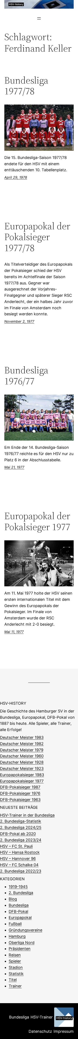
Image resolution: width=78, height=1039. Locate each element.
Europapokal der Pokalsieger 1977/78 (37, 237)
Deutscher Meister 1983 (22, 737)
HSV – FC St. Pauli (16, 846)
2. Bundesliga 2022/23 (20, 871)
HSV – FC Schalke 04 (19, 865)
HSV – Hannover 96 (18, 858)
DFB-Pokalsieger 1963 (20, 799)
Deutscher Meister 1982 (22, 743)
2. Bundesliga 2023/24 (20, 840)
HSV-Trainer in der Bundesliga (27, 815)
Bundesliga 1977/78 (26, 86)
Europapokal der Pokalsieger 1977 (37, 521)
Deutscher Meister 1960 (22, 756)
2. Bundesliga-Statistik (20, 821)
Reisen (15, 955)
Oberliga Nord (21, 942)
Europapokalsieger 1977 (22, 781)
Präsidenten (20, 948)
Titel (13, 979)
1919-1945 (18, 886)
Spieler (15, 961)
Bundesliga (19, 905)
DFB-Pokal (18, 911)
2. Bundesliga (21, 892)
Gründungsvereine (25, 930)
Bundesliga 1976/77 (26, 376)
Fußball (15, 924)
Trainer (15, 986)
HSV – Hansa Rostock (20, 852)
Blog (13, 899)
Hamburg (17, 936)
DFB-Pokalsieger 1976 (20, 793)
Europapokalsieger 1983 (22, 775)
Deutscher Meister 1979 (21, 750)
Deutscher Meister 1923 (22, 768)
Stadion (16, 967)
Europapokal (20, 917)
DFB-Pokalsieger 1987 (20, 787)
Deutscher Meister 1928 (22, 762)
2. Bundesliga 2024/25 (20, 827)
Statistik (16, 973)
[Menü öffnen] (39, 18)
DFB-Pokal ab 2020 (18, 833)
